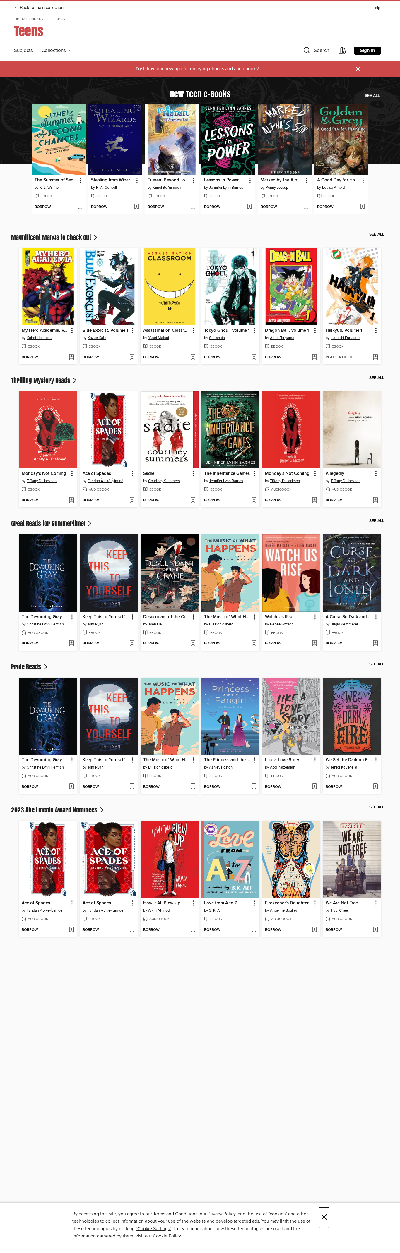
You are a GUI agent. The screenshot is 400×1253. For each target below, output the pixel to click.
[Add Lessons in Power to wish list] (249, 207)
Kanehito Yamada (167, 187)
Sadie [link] (148, 473)
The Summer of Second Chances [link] (56, 180)
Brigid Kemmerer (344, 624)
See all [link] (372, 95)
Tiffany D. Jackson (42, 481)
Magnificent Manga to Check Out (52, 237)
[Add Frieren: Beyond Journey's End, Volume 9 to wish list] (192, 207)
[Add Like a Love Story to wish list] (314, 787)
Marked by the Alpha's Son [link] (282, 180)
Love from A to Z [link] (220, 903)
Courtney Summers (164, 481)
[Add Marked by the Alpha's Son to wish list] (306, 207)
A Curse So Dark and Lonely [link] (349, 617)
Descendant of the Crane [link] (166, 617)
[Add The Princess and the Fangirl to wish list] (253, 787)
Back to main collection (41, 8)
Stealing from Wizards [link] (112, 180)
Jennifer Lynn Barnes (226, 187)
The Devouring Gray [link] (42, 617)
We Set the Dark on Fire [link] (349, 760)
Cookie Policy (167, 1236)
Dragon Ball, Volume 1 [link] (287, 330)
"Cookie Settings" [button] (153, 1229)
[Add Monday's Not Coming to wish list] (71, 500)
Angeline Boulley (284, 910)
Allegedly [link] (335, 473)
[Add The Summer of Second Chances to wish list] (79, 207)
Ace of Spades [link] (97, 473)
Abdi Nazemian (282, 767)
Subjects (23, 50)
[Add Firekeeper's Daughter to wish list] (314, 930)
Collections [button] (55, 50)
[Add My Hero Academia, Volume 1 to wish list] (71, 357)
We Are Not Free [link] (342, 903)
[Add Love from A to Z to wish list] (253, 930)
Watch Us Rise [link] (279, 617)
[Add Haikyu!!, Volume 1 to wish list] (375, 357)
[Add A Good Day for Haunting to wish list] (362, 207)
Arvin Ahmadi (159, 910)
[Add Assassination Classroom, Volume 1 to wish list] (192, 357)
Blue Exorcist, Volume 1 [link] (105, 330)
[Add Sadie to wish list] (192, 500)
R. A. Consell (106, 187)
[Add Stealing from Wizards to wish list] (136, 207)
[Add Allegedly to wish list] (375, 500)
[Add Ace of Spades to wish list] (132, 500)
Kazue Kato (97, 338)
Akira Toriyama (282, 338)
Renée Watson (281, 624)
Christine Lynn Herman (45, 624)
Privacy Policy (221, 1214)
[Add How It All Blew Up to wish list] (192, 930)
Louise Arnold (333, 187)
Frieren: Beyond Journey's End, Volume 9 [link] (169, 180)
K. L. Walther (50, 187)
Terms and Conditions (175, 1214)
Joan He (155, 624)
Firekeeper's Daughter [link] (287, 903)
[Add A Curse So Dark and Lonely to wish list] (375, 643)
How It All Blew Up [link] (161, 903)
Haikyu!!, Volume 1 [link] (344, 330)
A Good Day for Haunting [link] (338, 180)
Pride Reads (26, 666)
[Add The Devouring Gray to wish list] (71, 643)
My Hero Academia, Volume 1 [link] (45, 330)
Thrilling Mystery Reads (41, 380)
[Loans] (342, 51)
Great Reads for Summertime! (49, 523)
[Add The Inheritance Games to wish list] (253, 500)
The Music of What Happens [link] (227, 617)
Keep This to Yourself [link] (104, 617)
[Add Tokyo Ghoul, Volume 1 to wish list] (253, 357)
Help (376, 8)
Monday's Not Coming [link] (44, 473)
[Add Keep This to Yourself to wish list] (132, 643)
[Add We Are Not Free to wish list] (375, 930)
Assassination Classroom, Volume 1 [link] (166, 330)
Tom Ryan (95, 624)
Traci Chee (339, 910)
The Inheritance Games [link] (227, 473)
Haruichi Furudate (345, 338)
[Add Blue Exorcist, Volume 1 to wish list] (132, 357)
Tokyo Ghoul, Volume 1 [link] (227, 330)
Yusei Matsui (158, 338)
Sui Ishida (217, 338)
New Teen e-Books (200, 94)
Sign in (367, 50)
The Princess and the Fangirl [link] (227, 760)
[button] (316, 51)
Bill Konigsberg (221, 624)
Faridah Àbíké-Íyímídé (105, 481)
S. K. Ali (215, 910)
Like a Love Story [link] (282, 760)
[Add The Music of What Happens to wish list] (253, 643)
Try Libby (145, 69)
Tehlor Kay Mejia (344, 767)
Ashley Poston (221, 767)
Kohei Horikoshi (39, 338)
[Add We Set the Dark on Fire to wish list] (375, 787)
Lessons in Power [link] (221, 180)
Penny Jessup (277, 187)
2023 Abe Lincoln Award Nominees (55, 809)
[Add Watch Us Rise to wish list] (314, 643)
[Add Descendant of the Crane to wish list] (192, 643)
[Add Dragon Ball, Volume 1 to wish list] (314, 357)
